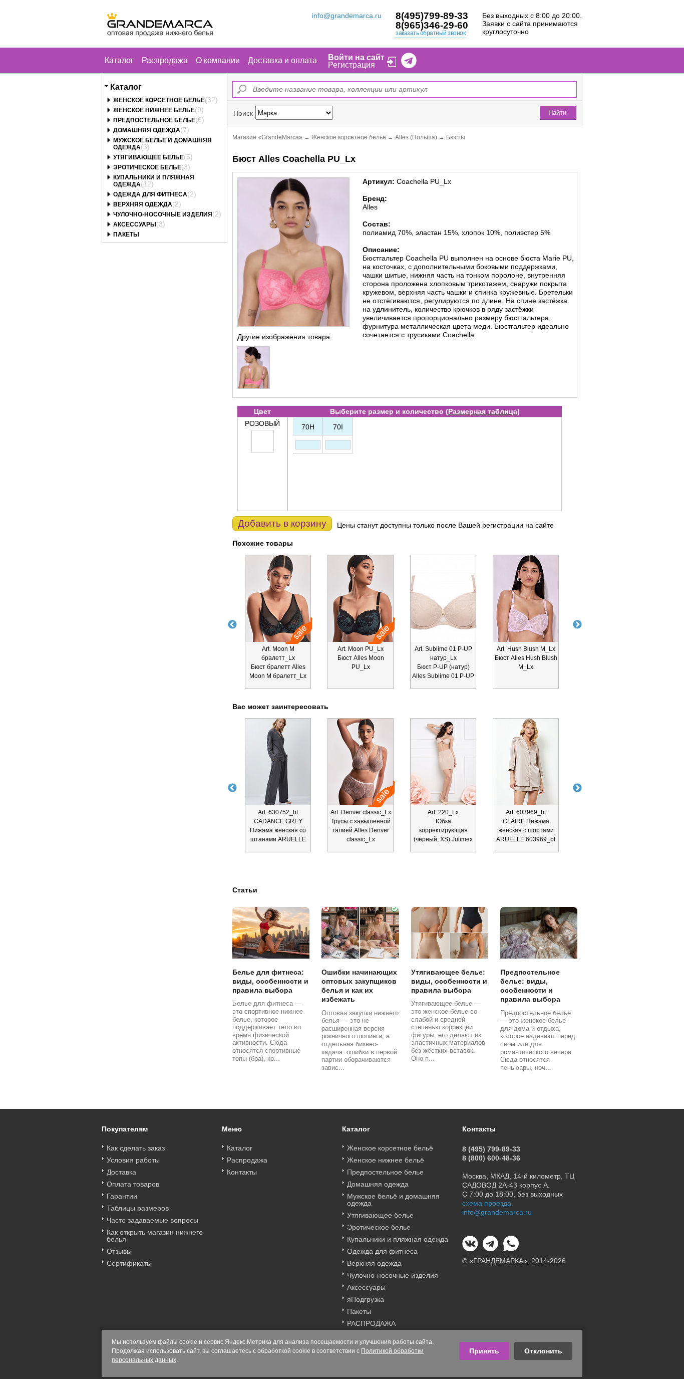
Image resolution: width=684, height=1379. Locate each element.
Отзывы (119, 1251)
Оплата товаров (133, 1184)
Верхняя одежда (142, 204)
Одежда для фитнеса (150, 194)
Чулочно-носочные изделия (162, 214)
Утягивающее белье (148, 157)
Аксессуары (134, 224)
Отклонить (543, 1351)
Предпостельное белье (154, 120)
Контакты (242, 1172)
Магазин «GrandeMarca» (267, 137)
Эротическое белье (147, 167)
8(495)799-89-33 (432, 16)
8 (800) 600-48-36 (491, 1158)
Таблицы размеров (138, 1208)
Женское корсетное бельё (159, 100)
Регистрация (351, 65)
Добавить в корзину (282, 523)
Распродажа (165, 60)
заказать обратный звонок (430, 33)
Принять (484, 1351)
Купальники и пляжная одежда (397, 1239)
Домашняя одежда (146, 130)
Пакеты (126, 234)
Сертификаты (129, 1263)
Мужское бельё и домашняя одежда (393, 1199)
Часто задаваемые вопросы (152, 1220)
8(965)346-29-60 (432, 25)
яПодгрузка (365, 1299)
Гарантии (122, 1196)
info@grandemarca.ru (347, 16)
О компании (218, 60)
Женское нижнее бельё (154, 110)
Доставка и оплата (282, 60)
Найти (557, 112)
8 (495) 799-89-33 (491, 1149)
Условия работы (133, 1160)
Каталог (119, 60)
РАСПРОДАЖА (371, 1323)
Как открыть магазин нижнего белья (155, 1235)
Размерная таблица (482, 411)
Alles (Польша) (416, 137)
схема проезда (486, 1203)
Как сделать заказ (136, 1148)
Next (577, 625)
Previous (232, 625)
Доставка (121, 1172)
